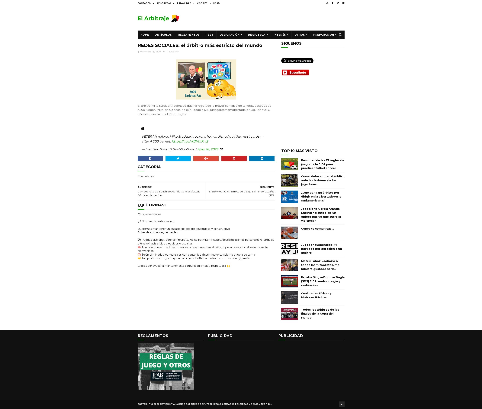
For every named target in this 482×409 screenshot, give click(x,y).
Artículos (163, 34)
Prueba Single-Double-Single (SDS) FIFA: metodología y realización (323, 281)
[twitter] (338, 3)
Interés (280, 34)
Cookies (202, 3)
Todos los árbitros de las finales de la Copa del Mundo (320, 313)
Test (210, 34)
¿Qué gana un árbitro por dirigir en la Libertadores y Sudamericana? (321, 196)
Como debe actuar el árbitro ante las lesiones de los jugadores (323, 180)
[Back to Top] (342, 404)
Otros (299, 34)
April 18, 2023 (207, 149)
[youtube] (327, 3)
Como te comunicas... (317, 228)
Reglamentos (189, 34)
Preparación (323, 34)
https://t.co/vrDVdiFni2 (190, 141)
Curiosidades (173, 51)
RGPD (216, 3)
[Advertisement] (276, 18)
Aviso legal (164, 3)
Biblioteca (256, 34)
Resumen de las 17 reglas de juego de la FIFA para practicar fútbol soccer (322, 164)
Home (145, 34)
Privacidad (184, 3)
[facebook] (333, 3)
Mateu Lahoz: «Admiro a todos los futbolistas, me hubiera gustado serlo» (320, 265)
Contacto (144, 3)
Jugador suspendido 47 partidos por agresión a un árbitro (321, 248)
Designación (230, 34)
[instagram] (343, 3)
